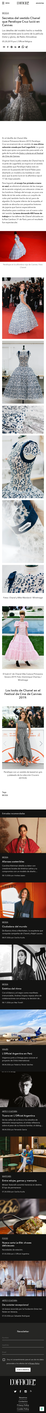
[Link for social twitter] (15, 1392)
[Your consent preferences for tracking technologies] (42, 1409)
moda (5, 795)
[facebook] (8, 47)
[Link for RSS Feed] (31, 1391)
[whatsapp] (23, 47)
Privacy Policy (34, 1363)
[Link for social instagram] (25, 1392)
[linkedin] (15, 47)
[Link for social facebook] (20, 1392)
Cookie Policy (23, 1409)
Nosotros (23, 1397)
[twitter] (19, 47)
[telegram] (27, 47)
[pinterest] (11, 47)
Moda (5, 13)
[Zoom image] (23, 246)
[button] (41, 743)
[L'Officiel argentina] (23, 3)
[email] (4, 47)
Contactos (23, 1401)
